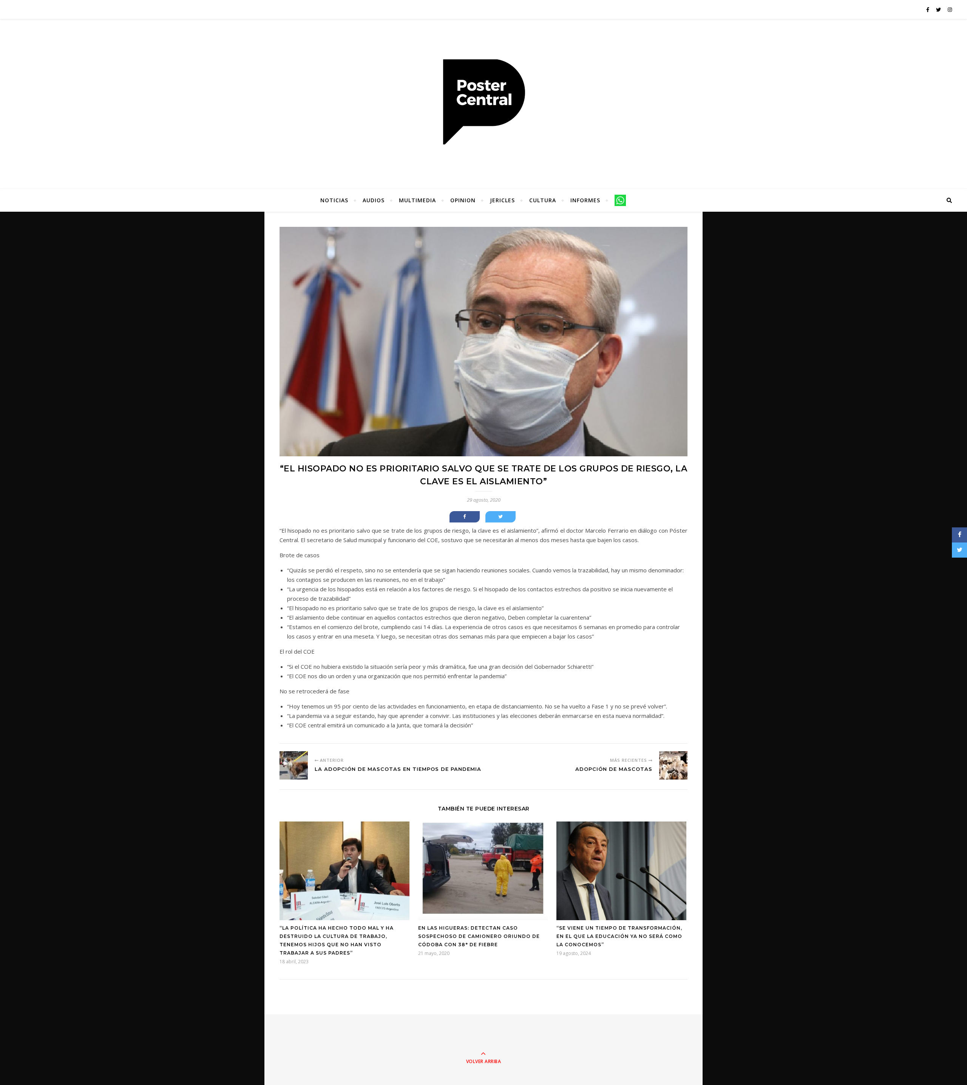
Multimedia (417, 200)
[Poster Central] (483, 102)
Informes (585, 200)
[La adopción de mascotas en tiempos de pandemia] (294, 765)
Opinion (463, 200)
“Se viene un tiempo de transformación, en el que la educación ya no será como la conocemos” (619, 936)
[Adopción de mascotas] (673, 765)
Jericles (502, 200)
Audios (374, 200)
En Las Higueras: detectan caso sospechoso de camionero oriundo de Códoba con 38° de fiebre (479, 936)
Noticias (334, 200)
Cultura (542, 200)
